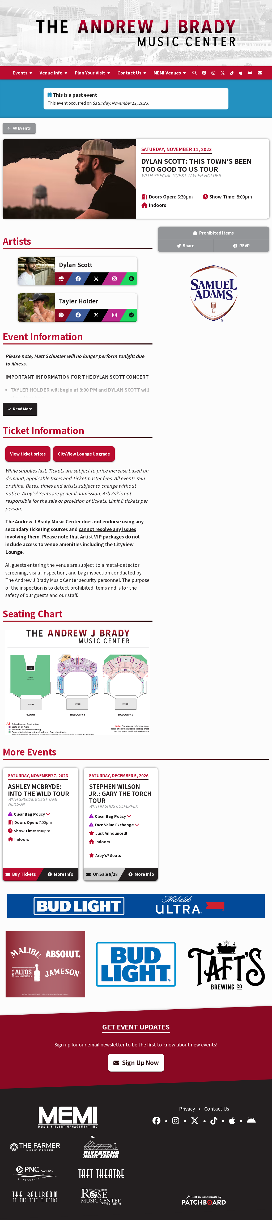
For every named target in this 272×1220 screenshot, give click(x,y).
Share (188, 245)
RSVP (244, 245)
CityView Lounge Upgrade (84, 454)
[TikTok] (214, 1120)
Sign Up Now (140, 1062)
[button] (38, 814)
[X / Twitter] (196, 1120)
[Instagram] (176, 1120)
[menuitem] (22, 72)
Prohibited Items (216, 233)
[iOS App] (233, 1120)
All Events (21, 128)
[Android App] (251, 1120)
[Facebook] (157, 1120)
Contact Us (216, 1108)
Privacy (187, 1108)
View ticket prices (28, 454)
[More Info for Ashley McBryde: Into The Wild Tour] (40, 824)
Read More (22, 408)
